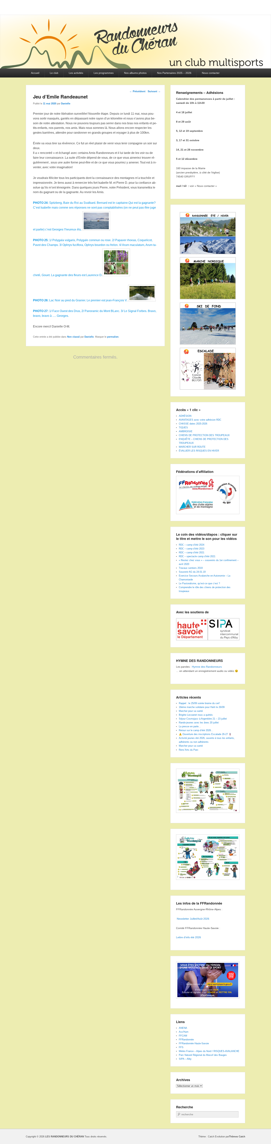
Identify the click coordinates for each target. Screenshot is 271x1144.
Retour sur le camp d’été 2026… (196, 730)
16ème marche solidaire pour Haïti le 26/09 (202, 707)
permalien (113, 336)
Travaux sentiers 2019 (191, 568)
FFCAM (183, 1035)
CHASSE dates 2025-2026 (193, 423)
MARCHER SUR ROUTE (192, 446)
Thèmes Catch (237, 1136)
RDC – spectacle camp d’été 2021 (197, 556)
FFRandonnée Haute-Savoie (194, 1043)
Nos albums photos (135, 72)
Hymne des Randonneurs (207, 666)
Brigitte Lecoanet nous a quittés (196, 714)
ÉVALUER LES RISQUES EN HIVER (199, 450)
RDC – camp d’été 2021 (191, 552)
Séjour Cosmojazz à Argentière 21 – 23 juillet (203, 718)
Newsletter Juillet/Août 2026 (193, 918)
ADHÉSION (185, 416)
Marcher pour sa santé (191, 711)
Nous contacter (211, 72)
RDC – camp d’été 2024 (191, 544)
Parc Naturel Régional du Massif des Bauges (203, 1055)
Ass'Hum (183, 1031)
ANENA (183, 1028)
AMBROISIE (185, 431)
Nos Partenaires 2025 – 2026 (174, 72)
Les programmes (104, 72)
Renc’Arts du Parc (188, 749)
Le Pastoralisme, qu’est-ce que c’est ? (199, 583)
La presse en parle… (190, 726)
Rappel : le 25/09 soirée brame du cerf (199, 703)
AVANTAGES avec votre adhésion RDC (200, 419)
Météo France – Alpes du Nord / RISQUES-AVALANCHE (209, 1051)
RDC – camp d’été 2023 (191, 548)
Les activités (76, 72)
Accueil (35, 72)
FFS (181, 1047)
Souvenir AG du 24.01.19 (192, 571)
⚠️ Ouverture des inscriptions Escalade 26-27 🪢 (205, 734)
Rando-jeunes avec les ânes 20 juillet (199, 722)
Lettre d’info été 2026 (188, 937)
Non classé (73, 336)
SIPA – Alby (185, 1058)
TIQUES (183, 427)
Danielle (65, 103)
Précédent (137, 91)
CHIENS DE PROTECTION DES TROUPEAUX (204, 435)
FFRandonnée (186, 1039)
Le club (54, 72)
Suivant (154, 91)
